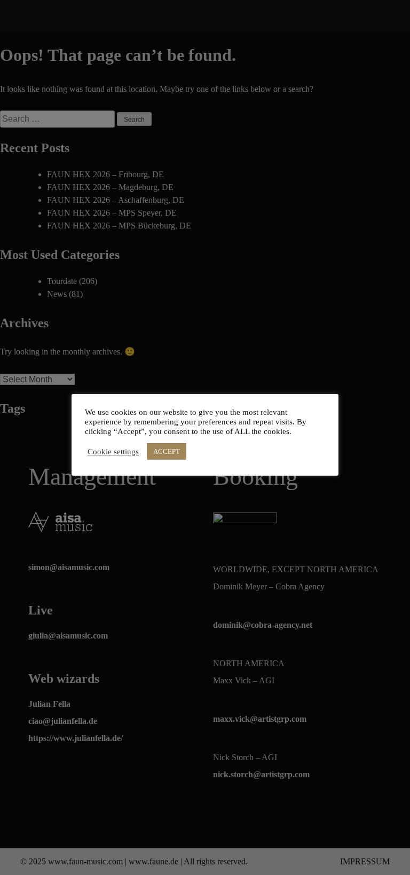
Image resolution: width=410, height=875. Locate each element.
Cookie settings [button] (113, 451)
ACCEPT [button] (166, 451)
